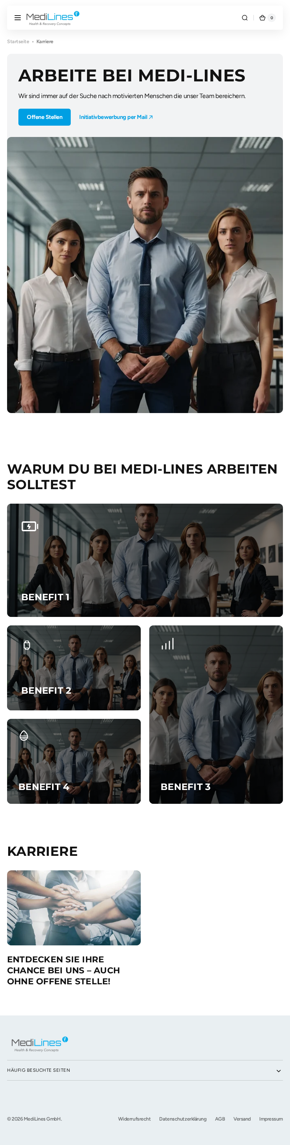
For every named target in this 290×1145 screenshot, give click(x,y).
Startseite (18, 42)
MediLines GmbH (42, 1119)
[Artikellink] (74, 928)
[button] (17, 17)
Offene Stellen (44, 117)
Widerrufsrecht (134, 1119)
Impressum (271, 1119)
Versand (242, 1119)
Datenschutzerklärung (182, 1119)
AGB (220, 1119)
